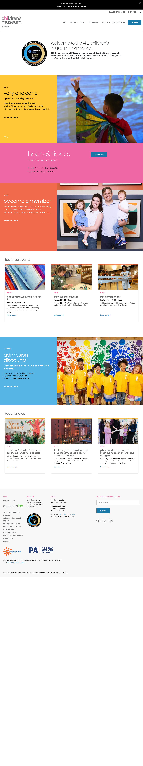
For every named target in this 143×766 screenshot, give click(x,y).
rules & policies (9, 532)
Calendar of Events (67, 514)
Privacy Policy (50, 572)
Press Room (8, 538)
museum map (8, 529)
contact (6, 541)
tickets (134, 22)
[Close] (140, 3)
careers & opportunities (13, 535)
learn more (10, 117)
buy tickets (99, 155)
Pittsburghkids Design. (16, 562)
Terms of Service (61, 572)
